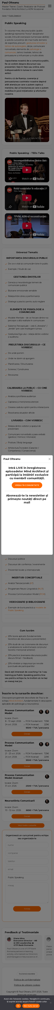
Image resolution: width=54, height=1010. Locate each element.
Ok (18, 1006)
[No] (50, 1002)
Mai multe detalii (31, 1006)
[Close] (49, 459)
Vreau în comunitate (27, 485)
